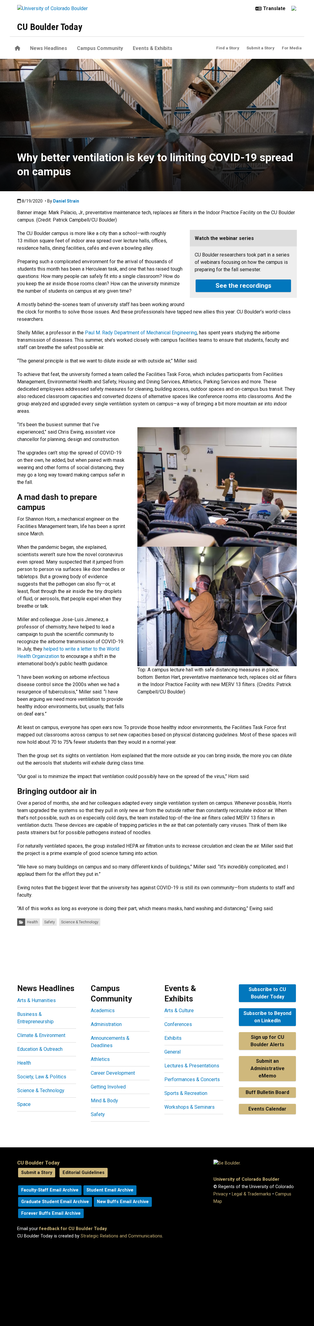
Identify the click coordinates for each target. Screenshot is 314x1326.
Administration (106, 1024)
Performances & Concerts (192, 1079)
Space (24, 1104)
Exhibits (173, 1038)
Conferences (178, 1024)
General (172, 1052)
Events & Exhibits (152, 48)
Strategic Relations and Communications (121, 1236)
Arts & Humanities (36, 1000)
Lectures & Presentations (191, 1066)
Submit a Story (260, 47)
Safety (49, 922)
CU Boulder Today (49, 26)
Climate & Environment (41, 1035)
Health (32, 922)
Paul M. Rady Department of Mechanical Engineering (141, 333)
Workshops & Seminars (189, 1107)
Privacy (220, 1194)
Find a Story (227, 47)
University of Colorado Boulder (246, 1179)
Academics (103, 1010)
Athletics (100, 1059)
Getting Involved (108, 1087)
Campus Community (100, 48)
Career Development (113, 1073)
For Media (292, 47)
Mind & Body (104, 1101)
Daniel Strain (66, 201)
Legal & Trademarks (251, 1194)
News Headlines (48, 48)
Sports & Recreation (185, 1093)
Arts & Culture (179, 1010)
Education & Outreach (40, 1049)
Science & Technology (79, 922)
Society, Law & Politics (41, 1077)
